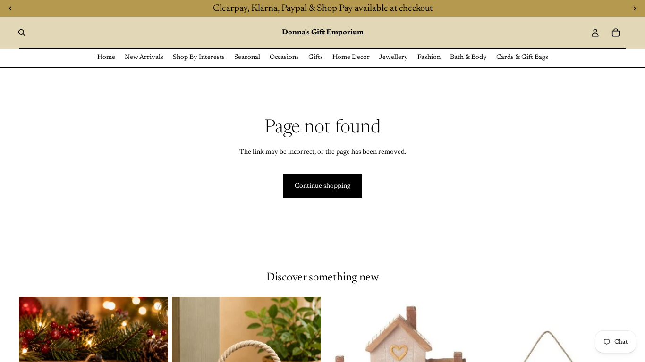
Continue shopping (322, 186)
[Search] (21, 32)
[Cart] (615, 32)
